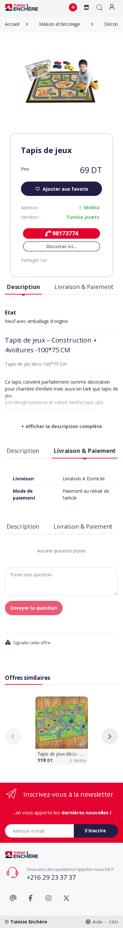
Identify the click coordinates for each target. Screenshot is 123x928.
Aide (97, 922)
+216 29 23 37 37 (51, 877)
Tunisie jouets (82, 217)
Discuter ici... (61, 246)
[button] (74, 7)
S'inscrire (95, 830)
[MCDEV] (21, 7)
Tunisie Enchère (28, 922)
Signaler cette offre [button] (31, 643)
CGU (113, 922)
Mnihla (91, 207)
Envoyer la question (33, 608)
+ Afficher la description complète (61, 426)
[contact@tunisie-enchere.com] (13, 898)
